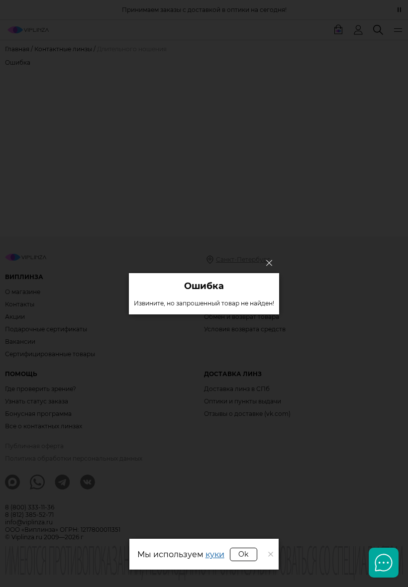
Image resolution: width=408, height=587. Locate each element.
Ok (243, 554)
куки (214, 554)
